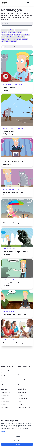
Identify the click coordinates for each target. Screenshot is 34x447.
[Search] (28, 3)
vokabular (5, 41)
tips (26, 30)
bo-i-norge (17, 39)
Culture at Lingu (22, 398)
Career (20, 401)
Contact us (21, 404)
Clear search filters (11, 47)
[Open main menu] (31, 3)
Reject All (17, 440)
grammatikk (25, 34)
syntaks (4, 30)
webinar (11, 30)
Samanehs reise (5, 392)
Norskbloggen (5, 395)
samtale (19, 32)
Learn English (4, 372)
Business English (22, 384)
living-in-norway (7, 39)
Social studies (5, 375)
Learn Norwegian (5, 370)
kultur (22, 37)
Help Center (4, 407)
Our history (21, 395)
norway (4, 32)
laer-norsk (16, 37)
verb (3, 37)
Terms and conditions (24, 407)
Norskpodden (5, 401)
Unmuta (3, 404)
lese (22, 30)
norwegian (13, 41)
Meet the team (22, 392)
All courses (4, 384)
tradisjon (25, 39)
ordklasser (11, 32)
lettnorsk (17, 34)
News (2, 398)
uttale (17, 30)
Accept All (17, 444)
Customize (17, 436)
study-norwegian (7, 34)
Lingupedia (4, 381)
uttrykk (9, 37)
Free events (4, 378)
